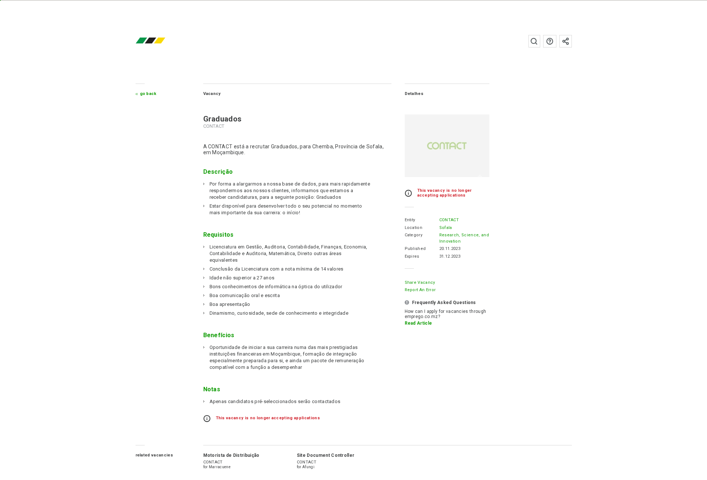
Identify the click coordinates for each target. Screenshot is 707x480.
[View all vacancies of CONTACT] (447, 145)
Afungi (308, 467)
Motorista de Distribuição (231, 455)
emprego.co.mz (161, 41)
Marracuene (220, 467)
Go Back (148, 93)
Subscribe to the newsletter (565, 41)
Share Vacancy (420, 282)
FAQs (549, 41)
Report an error (420, 289)
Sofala (445, 227)
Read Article (418, 323)
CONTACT (449, 220)
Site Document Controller (326, 455)
